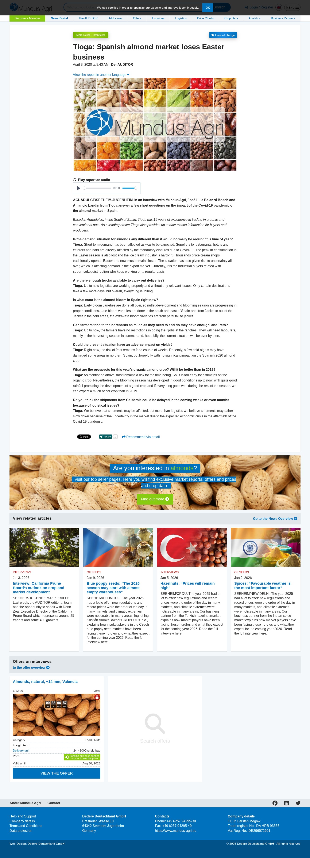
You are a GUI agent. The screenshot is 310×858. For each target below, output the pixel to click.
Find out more (153, 499)
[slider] (97, 188)
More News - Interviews (90, 35)
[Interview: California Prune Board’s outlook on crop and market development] (44, 547)
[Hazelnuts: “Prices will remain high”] (192, 547)
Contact (53, 803)
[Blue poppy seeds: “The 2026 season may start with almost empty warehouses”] (118, 547)
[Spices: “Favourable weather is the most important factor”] (266, 547)
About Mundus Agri (25, 803)
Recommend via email (142, 437)
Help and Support (22, 816)
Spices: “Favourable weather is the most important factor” (262, 585)
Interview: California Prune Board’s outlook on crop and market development (38, 587)
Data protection (20, 830)
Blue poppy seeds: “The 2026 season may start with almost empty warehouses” (113, 587)
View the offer (56, 773)
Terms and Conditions (25, 826)
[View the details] (56, 715)
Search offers (155, 741)
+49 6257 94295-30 (181, 821)
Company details (22, 821)
